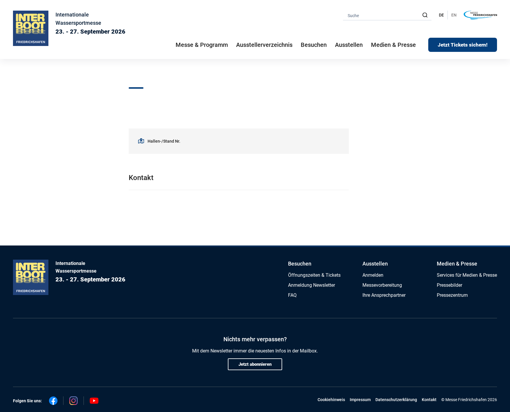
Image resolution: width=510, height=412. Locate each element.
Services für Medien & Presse (467, 275)
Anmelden (372, 275)
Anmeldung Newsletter (311, 285)
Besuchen (299, 264)
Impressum (360, 399)
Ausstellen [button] (349, 44)
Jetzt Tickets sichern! (463, 45)
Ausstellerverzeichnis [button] (264, 44)
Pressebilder (449, 285)
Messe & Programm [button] (202, 44)
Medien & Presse (393, 44)
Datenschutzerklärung (396, 399)
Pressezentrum (452, 295)
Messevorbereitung (382, 285)
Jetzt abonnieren (255, 364)
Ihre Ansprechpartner (384, 295)
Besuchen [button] (314, 44)
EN (454, 15)
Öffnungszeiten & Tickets (314, 275)
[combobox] (387, 15)
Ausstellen (375, 264)
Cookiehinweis (331, 399)
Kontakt (429, 399)
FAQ (292, 295)
